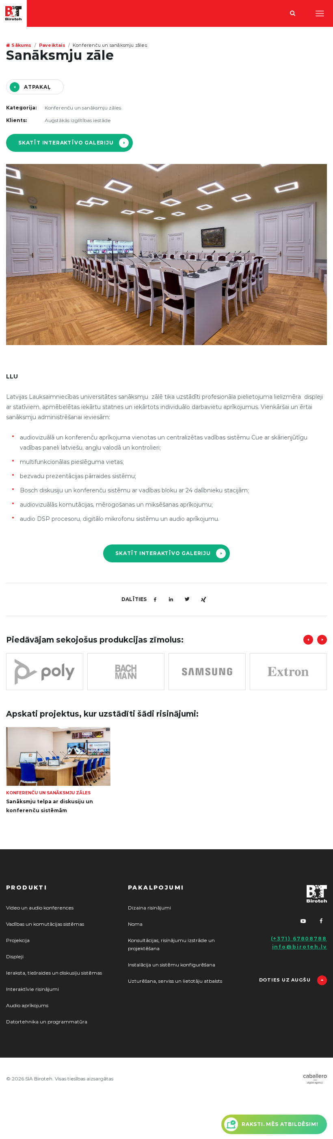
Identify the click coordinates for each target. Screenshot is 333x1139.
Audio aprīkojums (27, 1005)
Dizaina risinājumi (149, 907)
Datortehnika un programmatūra (46, 1021)
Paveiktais (52, 45)
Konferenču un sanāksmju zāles (110, 45)
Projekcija (18, 940)
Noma (135, 924)
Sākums (20, 45)
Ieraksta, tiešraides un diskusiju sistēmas (54, 973)
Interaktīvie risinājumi (32, 989)
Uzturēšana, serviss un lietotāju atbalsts (175, 981)
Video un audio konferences (40, 907)
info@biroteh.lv (299, 946)
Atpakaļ (37, 87)
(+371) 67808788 (299, 938)
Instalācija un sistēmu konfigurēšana (171, 964)
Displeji (15, 956)
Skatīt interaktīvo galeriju (66, 142)
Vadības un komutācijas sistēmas (45, 924)
